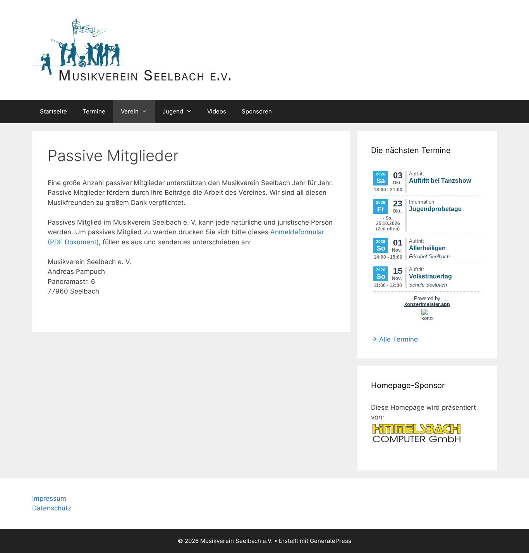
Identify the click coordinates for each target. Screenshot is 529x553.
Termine (93, 111)
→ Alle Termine (394, 339)
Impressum (49, 498)
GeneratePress (330, 540)
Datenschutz (51, 508)
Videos (216, 111)
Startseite (53, 111)
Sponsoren (257, 111)
